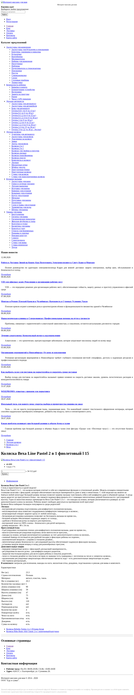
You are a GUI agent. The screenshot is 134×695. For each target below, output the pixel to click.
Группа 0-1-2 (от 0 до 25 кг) (24, 115)
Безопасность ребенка (16, 85)
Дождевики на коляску (22, 139)
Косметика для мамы (21, 226)
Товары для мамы (14, 212)
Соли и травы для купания (23, 205)
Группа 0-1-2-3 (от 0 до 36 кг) (25, 118)
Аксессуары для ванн (21, 181)
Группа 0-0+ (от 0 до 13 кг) (23, 111)
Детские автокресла (15, 101)
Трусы (14, 247)
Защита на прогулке (20, 94)
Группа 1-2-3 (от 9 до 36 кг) (24, 125)
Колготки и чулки (19, 224)
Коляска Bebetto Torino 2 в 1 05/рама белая (25, 629)
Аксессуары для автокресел (24, 104)
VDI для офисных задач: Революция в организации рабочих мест (32, 282)
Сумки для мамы (19, 242)
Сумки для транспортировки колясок (28, 177)
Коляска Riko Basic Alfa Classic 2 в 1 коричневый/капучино (32, 631)
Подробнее (6, 274)
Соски (14, 78)
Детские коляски (13, 132)
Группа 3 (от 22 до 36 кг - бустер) (26, 129)
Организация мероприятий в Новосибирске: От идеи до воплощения (33, 352)
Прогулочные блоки (21, 169)
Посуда (15, 73)
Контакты (10, 35)
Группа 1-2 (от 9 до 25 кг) (23, 122)
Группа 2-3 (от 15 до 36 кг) (23, 127)
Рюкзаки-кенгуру (19, 235)
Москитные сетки (19, 165)
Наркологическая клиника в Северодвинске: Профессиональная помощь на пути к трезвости (45, 318)
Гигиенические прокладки (23, 219)
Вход (8, 19)
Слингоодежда (18, 240)
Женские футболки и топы (23, 221)
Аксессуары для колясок (22, 136)
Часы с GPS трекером (21, 99)
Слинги (15, 238)
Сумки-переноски (20, 245)
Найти (4, 15)
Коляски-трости (19, 158)
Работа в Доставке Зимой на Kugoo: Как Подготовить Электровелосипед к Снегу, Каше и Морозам (48, 262)
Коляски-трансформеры (22, 155)
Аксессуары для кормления (18, 47)
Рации (14, 96)
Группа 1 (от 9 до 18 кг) (22, 120)
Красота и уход (18, 228)
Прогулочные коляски (21, 172)
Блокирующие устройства (23, 89)
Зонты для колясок (20, 144)
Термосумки (17, 82)
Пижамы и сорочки (20, 233)
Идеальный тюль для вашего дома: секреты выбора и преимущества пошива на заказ (42, 404)
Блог (8, 28)
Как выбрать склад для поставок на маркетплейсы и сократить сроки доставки (39, 372)
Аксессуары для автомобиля (24, 106)
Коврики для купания (21, 191)
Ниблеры (16, 66)
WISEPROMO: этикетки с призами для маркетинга (25, 391)
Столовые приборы (20, 80)
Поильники (17, 71)
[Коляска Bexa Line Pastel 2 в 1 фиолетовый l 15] (23, 460)
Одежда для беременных (23, 231)
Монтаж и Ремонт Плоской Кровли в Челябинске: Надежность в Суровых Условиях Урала (44, 301)
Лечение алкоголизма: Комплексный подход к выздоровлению (30, 335)
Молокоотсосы (18, 59)
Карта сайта (11, 38)
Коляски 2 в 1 (18, 146)
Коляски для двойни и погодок (25, 151)
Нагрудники (17, 64)
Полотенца (16, 202)
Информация (12, 481)
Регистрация (12, 21)
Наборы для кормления (22, 61)
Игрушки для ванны (21, 188)
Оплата (9, 33)
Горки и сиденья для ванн (23, 184)
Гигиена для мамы (20, 217)
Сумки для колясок (20, 174)
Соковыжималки (19, 75)
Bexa (8, 447)
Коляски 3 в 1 (18, 148)
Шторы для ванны (20, 209)
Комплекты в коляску (21, 160)
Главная (9, 26)
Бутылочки (16, 54)
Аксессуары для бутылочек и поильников (30, 49)
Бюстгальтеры (18, 214)
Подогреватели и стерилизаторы (26, 68)
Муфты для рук (18, 167)
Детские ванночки (20, 186)
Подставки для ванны (21, 200)
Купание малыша (14, 179)
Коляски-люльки (19, 153)
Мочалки (16, 198)
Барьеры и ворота (19, 87)
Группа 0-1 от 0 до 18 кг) (23, 113)
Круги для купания (20, 195)
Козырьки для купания (22, 193)
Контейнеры (17, 56)
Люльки (15, 162)
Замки (14, 141)
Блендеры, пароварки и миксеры (26, 52)
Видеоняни (17, 92)
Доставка (10, 31)
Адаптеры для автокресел (23, 134)
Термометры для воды (21, 207)
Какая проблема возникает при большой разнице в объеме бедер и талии (35, 423)
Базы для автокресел (21, 108)
